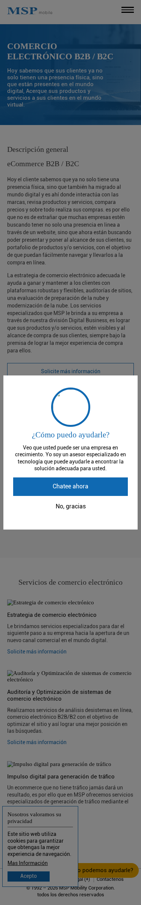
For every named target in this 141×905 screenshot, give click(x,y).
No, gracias (71, 506)
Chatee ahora (70, 486)
